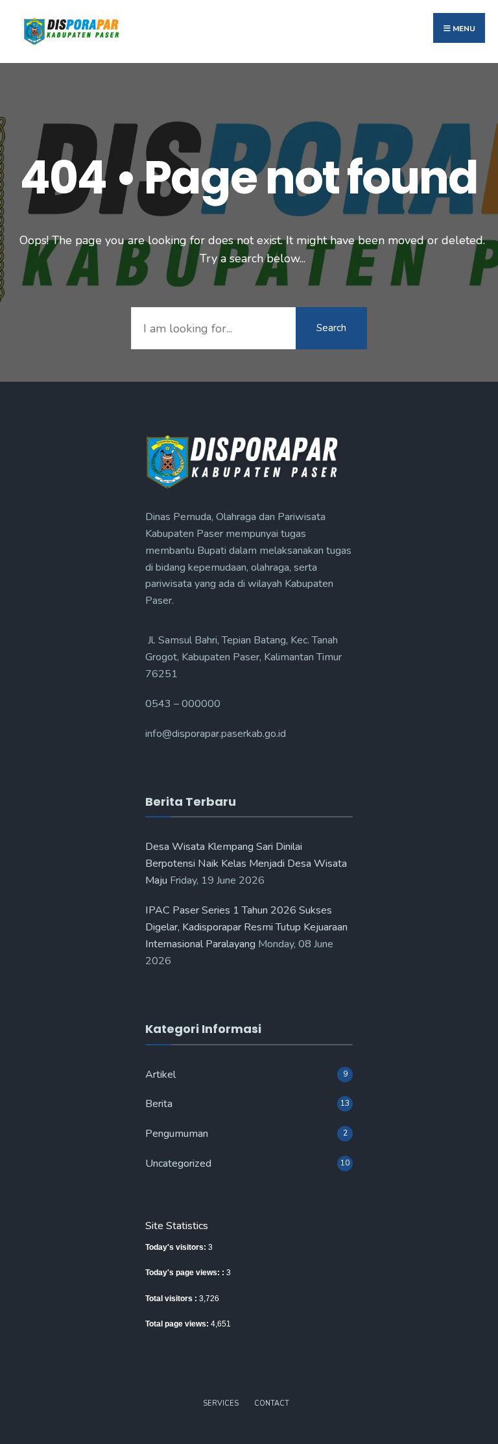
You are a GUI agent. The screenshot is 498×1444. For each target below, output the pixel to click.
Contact (271, 1403)
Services (221, 1403)
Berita (158, 1104)
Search (331, 327)
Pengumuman (176, 1134)
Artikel (160, 1074)
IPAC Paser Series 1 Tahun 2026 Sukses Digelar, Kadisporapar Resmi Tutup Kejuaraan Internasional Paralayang (246, 927)
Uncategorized (178, 1163)
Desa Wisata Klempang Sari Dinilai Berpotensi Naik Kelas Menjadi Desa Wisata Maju (246, 864)
